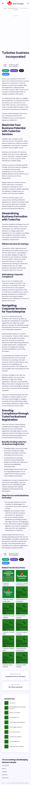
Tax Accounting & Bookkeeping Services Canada (15, 761)
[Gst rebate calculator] (15, 686)
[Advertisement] (15, 33)
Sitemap (4, 771)
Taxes (5, 8)
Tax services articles (12, 8)
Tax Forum (5, 765)
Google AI (5, 74)
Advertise (5, 778)
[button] (3, 3)
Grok (21, 70)
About (4, 768)
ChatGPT (5, 70)
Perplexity (14, 70)
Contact (5, 774)
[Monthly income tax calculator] (15, 675)
